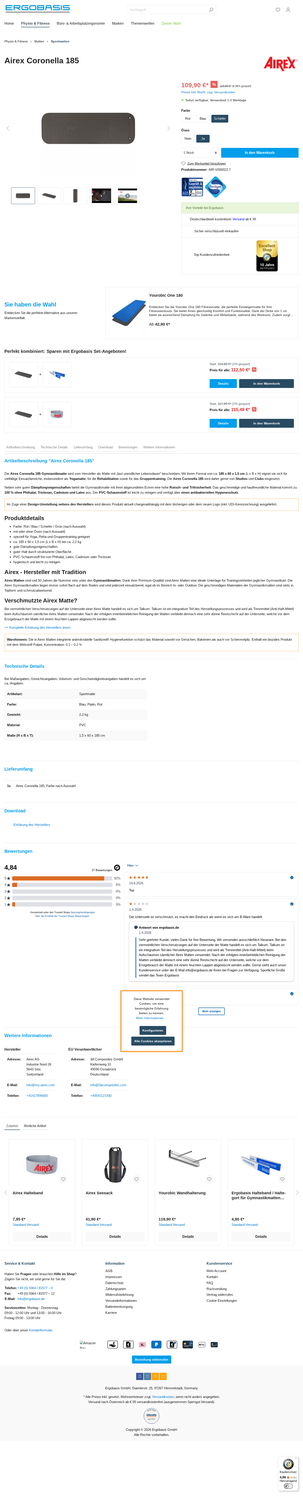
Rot (187, 118)
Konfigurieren (152, 1030)
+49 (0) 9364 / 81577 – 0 (35, 1288)
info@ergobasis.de (31, 1299)
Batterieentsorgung (119, 1306)
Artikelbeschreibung (20, 447)
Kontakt (212, 1277)
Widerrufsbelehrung (119, 1294)
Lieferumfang (83, 447)
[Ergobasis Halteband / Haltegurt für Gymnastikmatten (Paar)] (261, 1165)
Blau (203, 118)
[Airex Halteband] (42, 1165)
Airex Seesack (99, 1193)
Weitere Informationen (159, 447)
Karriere (111, 1312)
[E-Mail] (155, 1376)
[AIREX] (281, 64)
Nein (188, 138)
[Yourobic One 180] (129, 313)
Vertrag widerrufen (220, 1294)
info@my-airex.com (40, 1085)
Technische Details (54, 447)
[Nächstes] (168, 128)
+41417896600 (37, 1095)
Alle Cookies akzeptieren (153, 1041)
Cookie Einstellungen (222, 1300)
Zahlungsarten (115, 1289)
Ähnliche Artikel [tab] (35, 1126)
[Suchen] (211, 9)
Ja (203, 138)
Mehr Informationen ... (151, 1018)
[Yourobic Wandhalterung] (188, 1165)
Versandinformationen (121, 1300)
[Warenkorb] (296, 8)
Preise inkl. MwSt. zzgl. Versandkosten (208, 92)
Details (42, 1237)
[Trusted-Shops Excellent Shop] (267, 255)
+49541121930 (101, 1095)
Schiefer (220, 118)
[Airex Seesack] (115, 1165)
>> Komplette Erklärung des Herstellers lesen (37, 627)
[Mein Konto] (288, 10)
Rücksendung (217, 1289)
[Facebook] (139, 1376)
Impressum (113, 1277)
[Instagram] (147, 1376)
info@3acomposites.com (108, 1085)
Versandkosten (163, 1397)
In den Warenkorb (260, 153)
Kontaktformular (40, 1330)
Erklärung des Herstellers (32, 825)
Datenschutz (114, 1283)
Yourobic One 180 (166, 295)
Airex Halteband (28, 1193)
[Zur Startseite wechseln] (37, 9)
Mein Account (216, 1271)
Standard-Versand (26, 1225)
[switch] (288, 1486)
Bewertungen (128, 447)
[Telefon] (163, 1376)
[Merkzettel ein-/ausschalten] (63, 1179)
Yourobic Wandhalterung (182, 1193)
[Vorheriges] (7, 128)
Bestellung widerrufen (151, 1359)
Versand (238, 219)
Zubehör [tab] (12, 1126)
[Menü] (296, 1459)
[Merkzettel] (278, 10)
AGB (108, 1271)
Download (105, 447)
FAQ (210, 1283)
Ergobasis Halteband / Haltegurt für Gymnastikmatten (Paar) (259, 1195)
